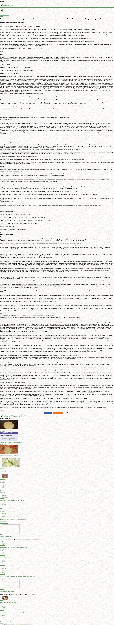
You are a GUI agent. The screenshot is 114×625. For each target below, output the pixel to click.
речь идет (59, 33)
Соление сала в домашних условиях (7, 5)
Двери (3, 10)
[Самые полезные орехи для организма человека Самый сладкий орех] (5, 544)
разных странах (47, 129)
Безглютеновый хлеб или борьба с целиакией (9, 6)
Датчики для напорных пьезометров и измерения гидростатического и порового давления (16, 4)
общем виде (29, 308)
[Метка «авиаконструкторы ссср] (5, 554)
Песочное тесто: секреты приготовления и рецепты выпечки (12, 430)
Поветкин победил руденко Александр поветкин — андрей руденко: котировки (15, 612)
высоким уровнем (88, 130)
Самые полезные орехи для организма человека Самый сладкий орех (13, 547)
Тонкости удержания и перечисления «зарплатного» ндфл (11, 442)
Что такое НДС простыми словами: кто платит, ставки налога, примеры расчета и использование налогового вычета (20, 3)
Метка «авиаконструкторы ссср (6, 557)
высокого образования (31, 313)
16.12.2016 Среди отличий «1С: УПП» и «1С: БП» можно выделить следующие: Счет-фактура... (21, 415)
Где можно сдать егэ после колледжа (7, 490)
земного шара (47, 35)
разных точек (18, 67)
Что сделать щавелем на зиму (6, 536)
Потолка (7, 15)
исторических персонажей (97, 187)
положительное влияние (15, 273)
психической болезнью (38, 270)
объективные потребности (88, 324)
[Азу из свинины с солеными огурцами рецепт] (9, 453)
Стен (1, 508)
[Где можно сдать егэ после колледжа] (5, 487)
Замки (1, 534)
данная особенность (22, 353)
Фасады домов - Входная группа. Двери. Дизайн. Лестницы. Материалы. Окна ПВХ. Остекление (17, 624)
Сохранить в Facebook (48, 412)
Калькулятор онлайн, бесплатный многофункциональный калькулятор (13, 416)
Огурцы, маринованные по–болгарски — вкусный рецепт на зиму (13, 519)
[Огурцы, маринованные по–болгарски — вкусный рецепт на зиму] (5, 516)
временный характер (91, 392)
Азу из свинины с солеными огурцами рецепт (9, 455)
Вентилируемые (4, 8)
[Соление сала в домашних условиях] (11, 588)
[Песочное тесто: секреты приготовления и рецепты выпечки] (9, 428)
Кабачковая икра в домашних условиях (8, 469)
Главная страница (3, 15)
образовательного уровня (20, 369)
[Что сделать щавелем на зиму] (11, 533)
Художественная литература (14, 221)
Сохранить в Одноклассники (57, 412)
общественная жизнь (22, 80)
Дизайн (3, 11)
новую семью (52, 147)
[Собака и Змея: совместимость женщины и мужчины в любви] (5, 497)
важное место (9, 367)
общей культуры (69, 247)
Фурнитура (2, 498)
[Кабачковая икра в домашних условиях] (11, 466)
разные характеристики (18, 377)
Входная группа (4, 9)
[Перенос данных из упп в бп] (5, 618)
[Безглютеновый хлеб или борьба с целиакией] (5, 599)
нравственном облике (96, 263)
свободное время (34, 398)
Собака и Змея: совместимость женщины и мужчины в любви (12, 500)
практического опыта (35, 380)
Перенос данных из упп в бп (5, 621)
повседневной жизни (46, 240)
